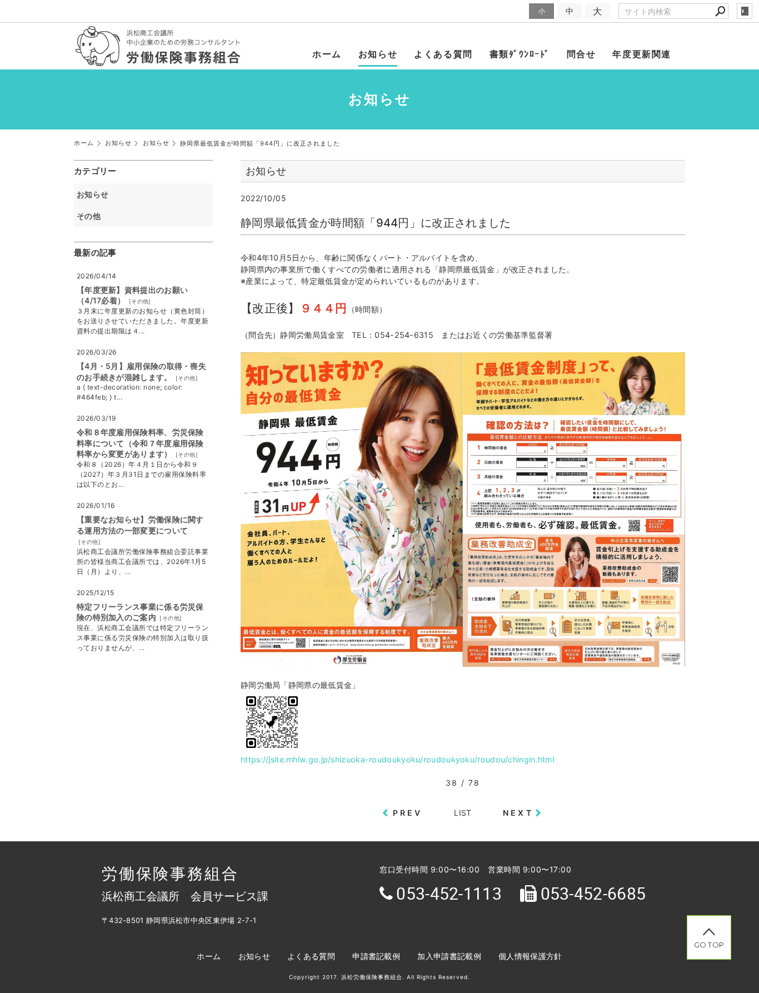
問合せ (581, 53)
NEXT (518, 812)
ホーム (327, 53)
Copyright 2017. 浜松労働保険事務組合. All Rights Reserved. (379, 977)
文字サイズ (507, 11)
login (744, 11)
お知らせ (377, 53)
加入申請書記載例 (449, 956)
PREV (408, 812)
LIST (462, 812)
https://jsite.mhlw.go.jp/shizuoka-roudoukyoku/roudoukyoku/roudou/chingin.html (397, 759)
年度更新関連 (641, 53)
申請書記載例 (376, 956)
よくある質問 (443, 53)
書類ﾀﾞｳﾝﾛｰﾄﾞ (520, 53)
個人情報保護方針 (530, 956)
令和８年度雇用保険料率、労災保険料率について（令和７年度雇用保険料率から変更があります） (140, 442)
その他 (92, 216)
